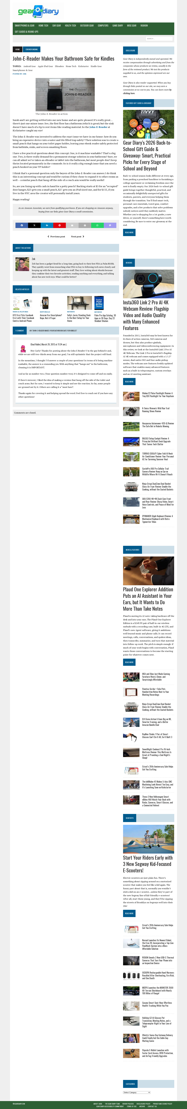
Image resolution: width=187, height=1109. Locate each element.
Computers (103, 25)
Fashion (144, 25)
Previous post (57, 236)
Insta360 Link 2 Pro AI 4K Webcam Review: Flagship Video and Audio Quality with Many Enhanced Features (146, 314)
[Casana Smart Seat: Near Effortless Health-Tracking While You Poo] (131, 1008)
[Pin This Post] (59, 225)
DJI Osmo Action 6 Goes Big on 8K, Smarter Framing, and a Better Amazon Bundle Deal (156, 721)
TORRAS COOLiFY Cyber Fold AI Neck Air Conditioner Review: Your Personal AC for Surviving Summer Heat (158, 456)
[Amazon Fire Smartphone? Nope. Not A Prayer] (44, 307)
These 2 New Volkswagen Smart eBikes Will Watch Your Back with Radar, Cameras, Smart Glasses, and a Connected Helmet (157, 801)
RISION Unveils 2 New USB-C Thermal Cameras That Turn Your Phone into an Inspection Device (158, 960)
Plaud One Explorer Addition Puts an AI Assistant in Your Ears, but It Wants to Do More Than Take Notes (148, 598)
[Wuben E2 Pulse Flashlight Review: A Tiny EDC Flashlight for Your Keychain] (131, 399)
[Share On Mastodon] (110, 225)
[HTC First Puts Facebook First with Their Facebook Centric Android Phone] (23, 307)
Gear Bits (129, 817)
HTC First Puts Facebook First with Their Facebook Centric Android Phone (23, 318)
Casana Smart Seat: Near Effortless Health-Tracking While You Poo (157, 1004)
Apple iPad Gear (45, 66)
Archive (142, 1106)
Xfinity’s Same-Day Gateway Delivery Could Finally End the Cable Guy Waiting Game (157, 1038)
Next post (76, 236)
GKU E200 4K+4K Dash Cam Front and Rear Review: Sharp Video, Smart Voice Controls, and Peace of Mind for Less (158, 503)
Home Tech (43, 25)
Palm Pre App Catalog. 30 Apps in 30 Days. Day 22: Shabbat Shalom (105, 318)
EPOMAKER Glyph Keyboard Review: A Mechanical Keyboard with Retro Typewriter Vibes (157, 518)
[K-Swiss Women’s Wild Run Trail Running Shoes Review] (131, 414)
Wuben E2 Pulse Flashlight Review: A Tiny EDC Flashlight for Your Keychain (158, 395)
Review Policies (128, 1104)
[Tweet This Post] (34, 225)
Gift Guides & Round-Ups (26, 31)
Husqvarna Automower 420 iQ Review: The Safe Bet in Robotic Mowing (158, 425)
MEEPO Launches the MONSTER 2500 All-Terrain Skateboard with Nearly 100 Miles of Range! (157, 990)
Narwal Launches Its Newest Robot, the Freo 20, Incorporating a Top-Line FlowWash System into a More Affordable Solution (157, 944)
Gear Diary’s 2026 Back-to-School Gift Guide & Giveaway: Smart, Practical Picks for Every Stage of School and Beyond (147, 155)
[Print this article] (85, 225)
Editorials (45, 312)
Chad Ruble (35, 344)
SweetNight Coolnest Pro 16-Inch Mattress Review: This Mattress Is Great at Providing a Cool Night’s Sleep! (156, 753)
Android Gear (29, 66)
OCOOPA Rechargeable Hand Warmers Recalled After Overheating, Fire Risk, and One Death (158, 975)
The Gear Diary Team (112, 1104)
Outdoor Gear (87, 25)
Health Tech (70, 25)
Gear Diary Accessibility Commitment (110, 1106)
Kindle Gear (96, 66)
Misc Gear (131, 25)
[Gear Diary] (38, 11)
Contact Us (152, 1106)
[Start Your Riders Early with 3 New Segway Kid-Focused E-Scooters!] (148, 851)
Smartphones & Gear (24, 25)
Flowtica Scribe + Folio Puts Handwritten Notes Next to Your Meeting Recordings (155, 691)
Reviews (71, 312)
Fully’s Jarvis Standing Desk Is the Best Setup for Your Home (78, 318)
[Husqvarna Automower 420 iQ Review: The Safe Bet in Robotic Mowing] (131, 429)
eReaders (59, 66)
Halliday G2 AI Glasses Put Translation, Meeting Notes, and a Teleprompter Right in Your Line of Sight (156, 1022)
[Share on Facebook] (21, 225)
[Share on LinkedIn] (47, 225)
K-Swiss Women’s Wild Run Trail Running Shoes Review (155, 410)
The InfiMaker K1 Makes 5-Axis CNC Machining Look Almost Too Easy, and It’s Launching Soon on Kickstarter (157, 784)
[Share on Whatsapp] (97, 225)
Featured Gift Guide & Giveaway (138, 103)
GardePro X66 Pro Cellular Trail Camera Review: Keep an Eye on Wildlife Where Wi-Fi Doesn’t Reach (157, 471)
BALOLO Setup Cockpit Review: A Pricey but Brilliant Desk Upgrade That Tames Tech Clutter (156, 441)
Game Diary (118, 25)
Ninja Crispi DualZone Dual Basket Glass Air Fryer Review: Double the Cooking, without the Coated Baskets (157, 486)
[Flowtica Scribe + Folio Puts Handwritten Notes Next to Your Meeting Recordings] (131, 694)
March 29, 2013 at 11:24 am (53, 344)
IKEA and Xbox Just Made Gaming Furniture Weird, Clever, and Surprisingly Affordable (156, 676)
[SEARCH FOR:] (159, 38)
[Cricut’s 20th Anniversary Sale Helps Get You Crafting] (131, 772)
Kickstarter (83, 66)
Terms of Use (131, 1106)
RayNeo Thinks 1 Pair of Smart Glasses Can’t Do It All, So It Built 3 (157, 736)
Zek (24, 74)
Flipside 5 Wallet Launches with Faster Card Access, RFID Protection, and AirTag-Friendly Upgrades (157, 1053)
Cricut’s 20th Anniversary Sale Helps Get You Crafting (157, 768)
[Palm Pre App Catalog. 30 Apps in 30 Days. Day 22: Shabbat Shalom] (99, 308)
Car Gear (56, 25)
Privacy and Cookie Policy (162, 1104)
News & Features (20, 312)
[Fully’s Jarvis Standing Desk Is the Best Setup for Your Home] (79, 307)
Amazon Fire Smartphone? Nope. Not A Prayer (51, 317)
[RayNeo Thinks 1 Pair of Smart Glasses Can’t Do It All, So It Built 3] (131, 740)
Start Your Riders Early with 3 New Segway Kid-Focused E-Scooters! (148, 864)
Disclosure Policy (143, 1104)
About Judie (98, 1104)
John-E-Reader (98, 127)
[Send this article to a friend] (72, 225)
